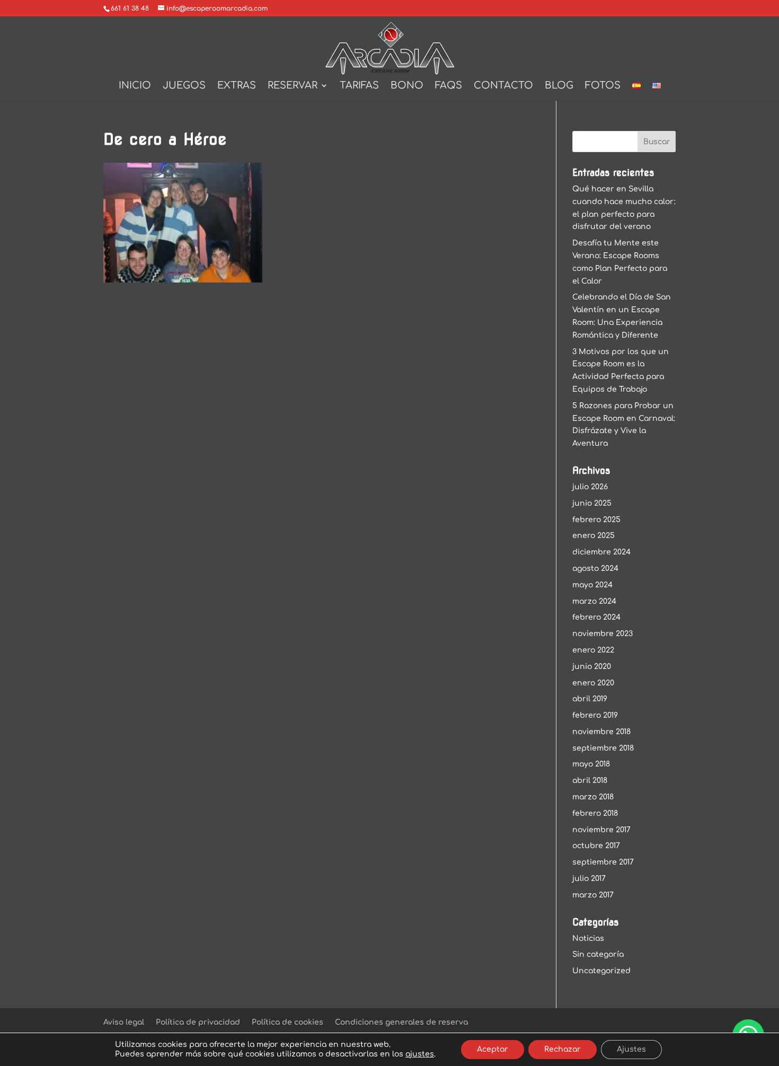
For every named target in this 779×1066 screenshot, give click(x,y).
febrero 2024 (596, 617)
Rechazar (562, 1049)
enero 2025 (593, 536)
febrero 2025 (596, 520)
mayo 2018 (591, 764)
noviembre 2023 (602, 634)
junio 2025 (592, 503)
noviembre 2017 (601, 830)
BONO (407, 86)
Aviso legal (123, 1022)
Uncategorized (601, 971)
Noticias (588, 938)
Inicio (135, 86)
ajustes (419, 1054)
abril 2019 (589, 699)
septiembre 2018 (603, 748)
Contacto (503, 86)
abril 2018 (589, 781)
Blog (559, 86)
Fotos (603, 86)
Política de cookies (287, 1022)
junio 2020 (591, 667)
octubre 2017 (596, 846)
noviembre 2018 (601, 732)
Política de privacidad (198, 1022)
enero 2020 (593, 683)
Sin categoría (598, 954)
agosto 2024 (595, 568)
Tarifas (359, 86)
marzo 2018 (593, 797)
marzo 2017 (593, 895)
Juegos (184, 86)
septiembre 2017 (603, 862)
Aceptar (492, 1049)
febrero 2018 (595, 813)
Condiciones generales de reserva (401, 1022)
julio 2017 (589, 879)
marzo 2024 (594, 601)
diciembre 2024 (601, 552)
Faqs (448, 86)
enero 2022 (593, 650)
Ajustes (631, 1049)
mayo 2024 (592, 585)
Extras (236, 86)
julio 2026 (590, 487)
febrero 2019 (595, 715)
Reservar (292, 86)
